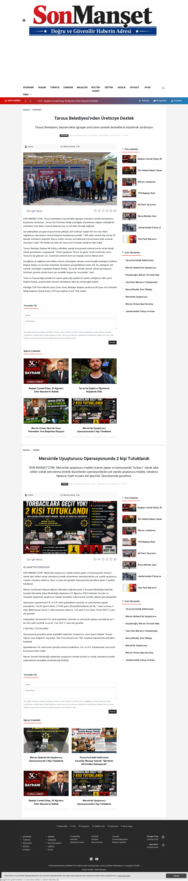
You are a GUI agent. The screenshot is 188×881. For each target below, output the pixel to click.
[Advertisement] (94, 61)
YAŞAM (42, 87)
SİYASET (134, 87)
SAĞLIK (122, 87)
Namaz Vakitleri (119, 842)
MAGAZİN (82, 87)
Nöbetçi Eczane (77, 842)
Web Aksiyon (100, 869)
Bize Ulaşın (128, 826)
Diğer (26, 94)
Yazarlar (178, 100)
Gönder (112, 342)
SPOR (148, 87)
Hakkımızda (99, 826)
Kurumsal (114, 826)
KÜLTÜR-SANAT (54, 843)
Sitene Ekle (62, 826)
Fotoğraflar (161, 100)
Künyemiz (85, 826)
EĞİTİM (109, 87)
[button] (27, 102)
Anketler (74, 839)
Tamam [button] (176, 876)
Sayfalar (94, 839)
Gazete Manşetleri (120, 839)
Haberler (26, 109)
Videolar (145, 100)
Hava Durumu (97, 842)
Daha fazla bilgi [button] (124, 876)
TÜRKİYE (54, 87)
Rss (74, 826)
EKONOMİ (28, 87)
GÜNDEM (68, 87)
